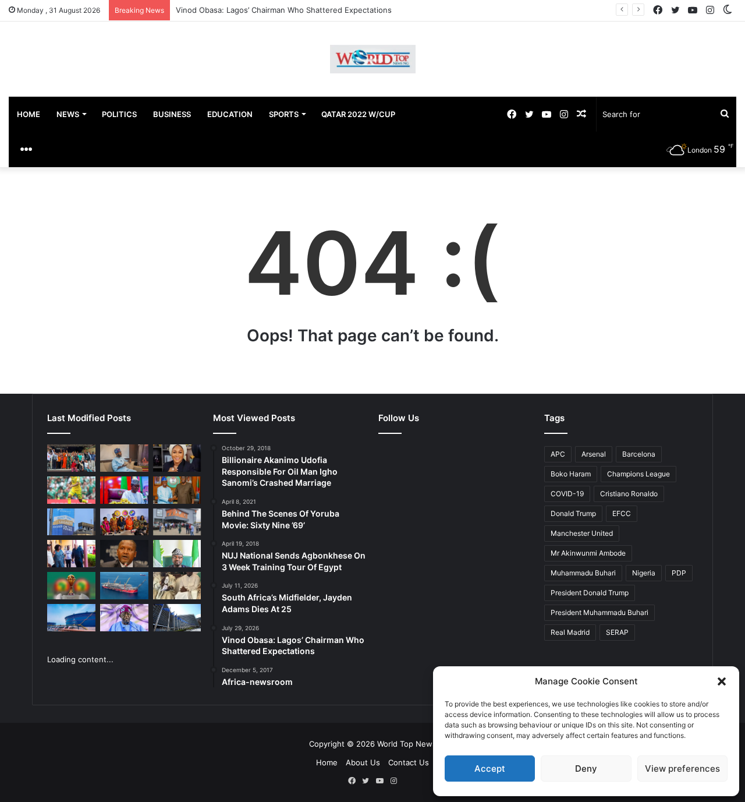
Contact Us (408, 762)
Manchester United (582, 533)
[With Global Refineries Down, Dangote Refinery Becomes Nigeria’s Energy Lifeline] (71, 617)
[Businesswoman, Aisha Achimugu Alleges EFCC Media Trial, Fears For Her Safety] (177, 458)
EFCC (621, 513)
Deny (586, 768)
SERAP (617, 632)
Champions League (638, 473)
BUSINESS (172, 114)
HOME (28, 114)
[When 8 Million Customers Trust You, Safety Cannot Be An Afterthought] (71, 522)
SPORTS (284, 114)
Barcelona (638, 454)
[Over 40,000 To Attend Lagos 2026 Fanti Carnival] (124, 522)
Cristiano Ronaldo (629, 493)
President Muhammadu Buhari (599, 612)
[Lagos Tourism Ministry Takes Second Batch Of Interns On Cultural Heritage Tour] (71, 458)
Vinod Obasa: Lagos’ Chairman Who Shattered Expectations (284, 10)
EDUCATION (230, 114)
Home (327, 762)
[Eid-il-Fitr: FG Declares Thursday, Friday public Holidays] (177, 553)
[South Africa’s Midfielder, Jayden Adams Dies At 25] (71, 490)
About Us (363, 762)
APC (558, 454)
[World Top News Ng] (373, 59)
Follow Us (398, 417)
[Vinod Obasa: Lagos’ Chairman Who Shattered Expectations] (124, 458)
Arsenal (593, 454)
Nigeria (643, 572)
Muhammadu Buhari (583, 572)
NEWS (67, 114)
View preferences (682, 768)
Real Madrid (570, 632)
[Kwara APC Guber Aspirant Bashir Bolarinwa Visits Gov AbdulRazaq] (177, 490)
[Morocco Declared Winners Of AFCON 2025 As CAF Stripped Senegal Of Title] (71, 585)
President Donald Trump (590, 592)
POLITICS (119, 114)
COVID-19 (567, 493)
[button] (722, 681)
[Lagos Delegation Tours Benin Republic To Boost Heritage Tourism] (71, 553)
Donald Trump (573, 513)
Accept (489, 768)
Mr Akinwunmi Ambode (588, 553)
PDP (679, 572)
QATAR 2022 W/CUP (358, 114)
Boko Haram (571, 473)
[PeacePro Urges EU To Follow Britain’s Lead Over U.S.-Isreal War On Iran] (177, 617)
